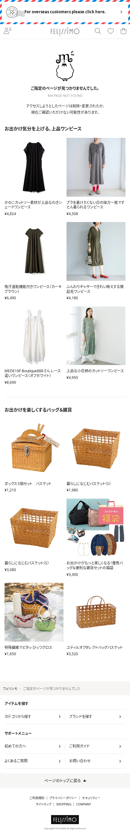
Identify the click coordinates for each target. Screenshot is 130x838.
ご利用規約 (37, 798)
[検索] (98, 31)
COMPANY (83, 804)
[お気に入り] (110, 31)
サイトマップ (43, 804)
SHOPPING (63, 804)
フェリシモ (10, 688)
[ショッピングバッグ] (123, 31)
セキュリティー (91, 798)
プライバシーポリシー (63, 798)
